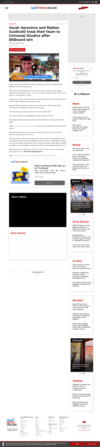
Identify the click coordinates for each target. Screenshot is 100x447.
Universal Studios (50, 155)
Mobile (50, 427)
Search (50, 432)
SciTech (37, 425)
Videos (50, 418)
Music (60, 427)
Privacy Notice (23, 424)
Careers (22, 422)
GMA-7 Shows (23, 432)
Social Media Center (53, 428)
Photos (50, 420)
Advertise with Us (23, 421)
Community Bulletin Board (41, 431)
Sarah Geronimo (30, 155)
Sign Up (50, 183)
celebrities (40, 155)
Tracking (37, 432)
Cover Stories (38, 434)
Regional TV (61, 431)
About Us (22, 418)
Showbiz (37, 427)
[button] (80, 214)
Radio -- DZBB (52, 421)
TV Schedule (22, 435)
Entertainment (62, 418)
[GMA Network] (6, 1)
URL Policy (22, 425)
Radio (60, 424)
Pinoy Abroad (38, 422)
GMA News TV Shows (24, 434)
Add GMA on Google (17, 50)
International (62, 422)
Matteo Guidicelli (18, 155)
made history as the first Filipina (23, 126)
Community (61, 421)
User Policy (22, 428)
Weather (37, 424)
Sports (36, 421)
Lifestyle (37, 428)
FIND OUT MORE (92, 444)
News (11, 2)
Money (36, 420)
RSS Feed (50, 425)
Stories (50, 433)
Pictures (60, 425)
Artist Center (61, 420)
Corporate (61, 429)
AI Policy (22, 427)
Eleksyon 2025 (38, 435)
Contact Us (22, 420)
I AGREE (77, 444)
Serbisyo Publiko (38, 429)
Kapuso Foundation (63, 428)
